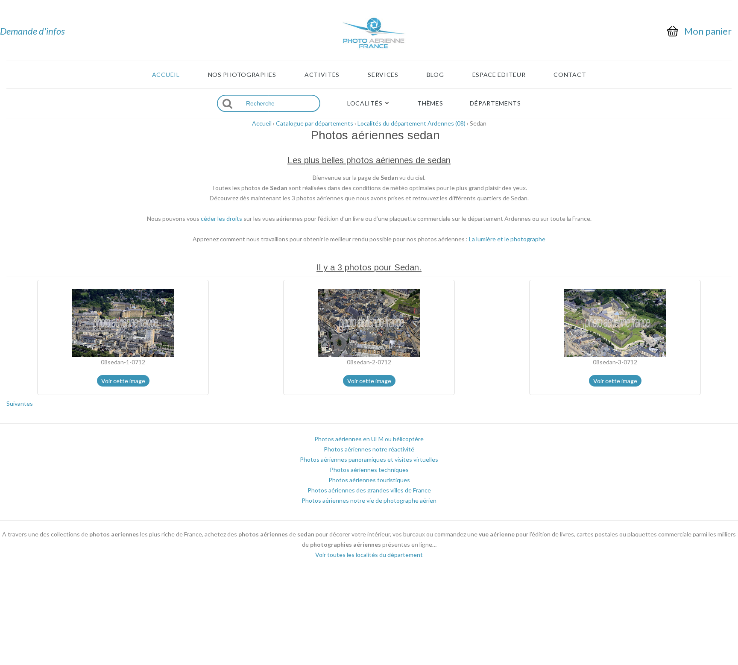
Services (383, 74)
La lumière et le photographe (507, 239)
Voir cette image (123, 380)
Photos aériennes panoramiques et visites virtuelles (369, 459)
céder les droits (221, 218)
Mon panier (708, 31)
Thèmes (430, 103)
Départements (495, 103)
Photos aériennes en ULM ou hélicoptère (369, 438)
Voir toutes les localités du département (369, 554)
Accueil (166, 74)
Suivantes (19, 403)
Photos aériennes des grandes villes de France (369, 490)
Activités (322, 74)
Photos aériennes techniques (369, 469)
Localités (364, 103)
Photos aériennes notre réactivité (369, 449)
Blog (435, 74)
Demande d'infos (32, 31)
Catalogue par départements (314, 123)
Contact (570, 74)
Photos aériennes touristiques (369, 479)
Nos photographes (242, 74)
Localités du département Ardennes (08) (411, 123)
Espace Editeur (499, 74)
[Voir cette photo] (123, 322)
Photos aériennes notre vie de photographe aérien (369, 500)
